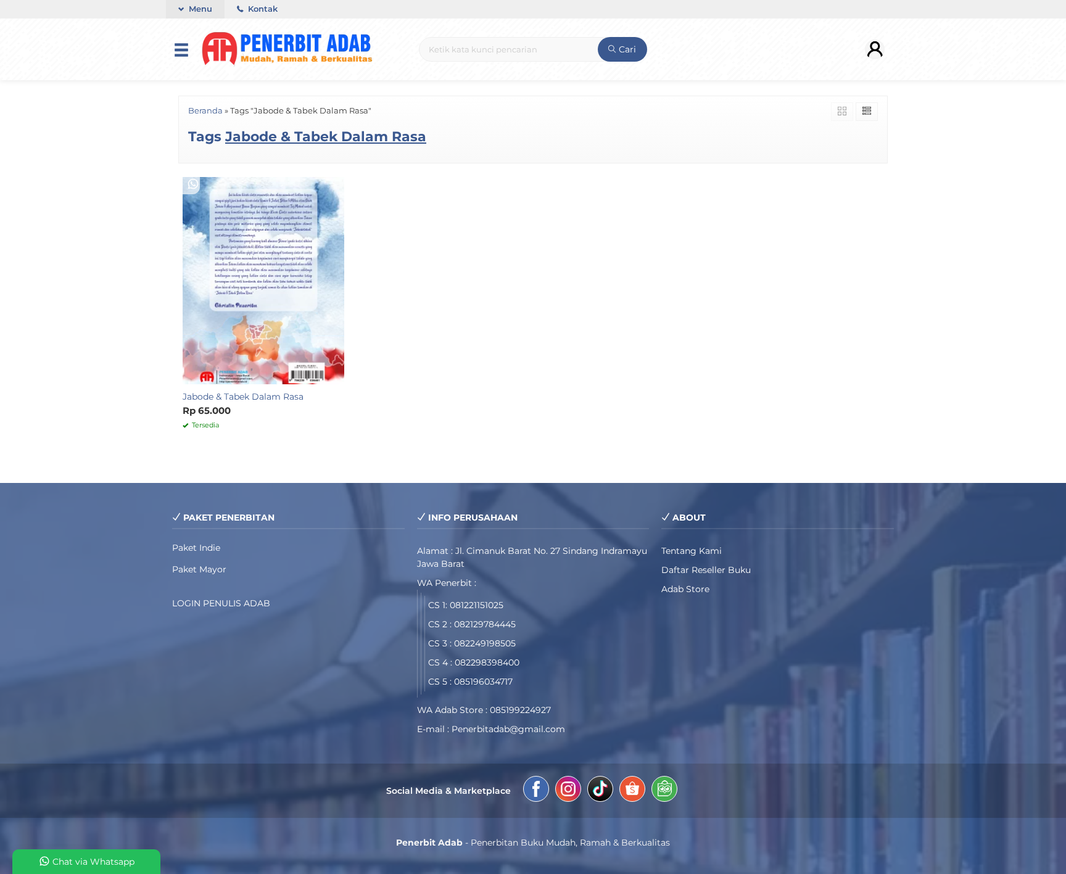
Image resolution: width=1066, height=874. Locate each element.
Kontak (262, 9)
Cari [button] (626, 49)
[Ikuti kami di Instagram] (568, 791)
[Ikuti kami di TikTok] (600, 791)
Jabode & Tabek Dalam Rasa (243, 396)
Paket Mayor (199, 569)
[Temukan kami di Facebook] (536, 791)
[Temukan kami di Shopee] (632, 791)
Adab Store (685, 589)
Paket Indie (196, 547)
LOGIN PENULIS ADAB (221, 603)
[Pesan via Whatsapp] (193, 184)
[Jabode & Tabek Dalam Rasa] (263, 280)
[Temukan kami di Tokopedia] (664, 791)
